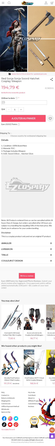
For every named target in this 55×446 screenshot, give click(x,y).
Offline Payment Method (10, 406)
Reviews (31, 406)
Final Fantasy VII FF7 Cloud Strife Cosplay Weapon (34, 379)
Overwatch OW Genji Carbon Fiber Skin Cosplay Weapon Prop (12, 334)
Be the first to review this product (13, 93)
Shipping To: (5, 133)
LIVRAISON (7, 249)
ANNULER (6, 243)
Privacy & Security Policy (20, 442)
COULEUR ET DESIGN (12, 260)
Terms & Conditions (37, 442)
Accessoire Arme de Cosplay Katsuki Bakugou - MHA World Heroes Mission (34, 334)
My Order (31, 392)
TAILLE (4, 254)
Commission (6, 404)
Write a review (26, 276)
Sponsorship (5, 412)
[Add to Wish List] (50, 118)
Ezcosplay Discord (8, 429)
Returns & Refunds (8, 398)
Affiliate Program (34, 401)
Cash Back (32, 395)
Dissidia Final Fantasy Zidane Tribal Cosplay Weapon (11, 379)
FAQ (3, 392)
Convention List (33, 404)
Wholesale (5, 409)
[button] (21, 70)
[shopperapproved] (34, 422)
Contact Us (5, 395)
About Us (31, 398)
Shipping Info (5, 401)
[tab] (27, 140)
